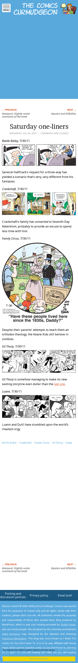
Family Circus (42, 442)
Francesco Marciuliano (14, 638)
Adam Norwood (11, 634)
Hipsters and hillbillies (63, 113)
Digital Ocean (68, 624)
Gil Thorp (57, 442)
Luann (68, 442)
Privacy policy (39, 595)
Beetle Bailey (9, 442)
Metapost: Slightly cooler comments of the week (16, 115)
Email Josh (65, 595)
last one (59, 384)
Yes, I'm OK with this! (39, 659)
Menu (6, 10)
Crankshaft (25, 442)
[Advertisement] (39, 58)
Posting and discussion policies (13, 595)
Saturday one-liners (39, 126)
